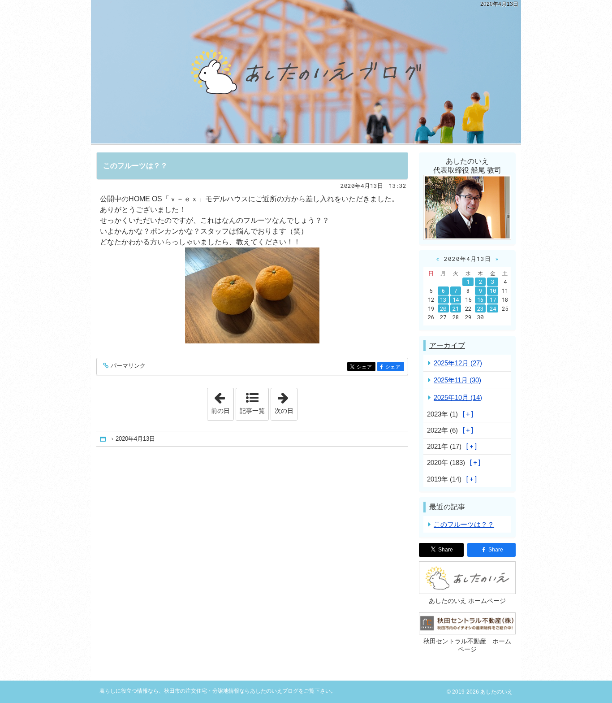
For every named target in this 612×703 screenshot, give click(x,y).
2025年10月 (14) (458, 397)
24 (493, 308)
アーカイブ (447, 345)
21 (456, 308)
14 (456, 299)
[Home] (103, 439)
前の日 (222, 401)
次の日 (286, 401)
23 (480, 308)
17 (493, 299)
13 (443, 299)
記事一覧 (252, 410)
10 (493, 290)
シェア (366, 367)
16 (480, 299)
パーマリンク (128, 365)
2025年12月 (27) (458, 363)
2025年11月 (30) (457, 380)
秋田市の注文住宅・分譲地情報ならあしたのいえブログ (306, 71)
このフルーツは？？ (135, 165)
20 (443, 308)
